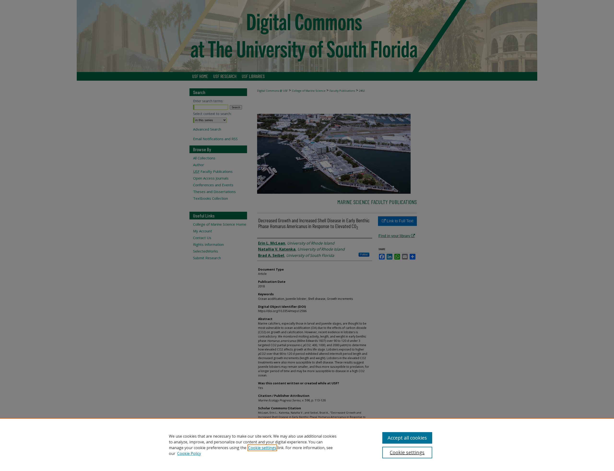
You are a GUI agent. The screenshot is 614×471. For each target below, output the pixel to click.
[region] (307, 444)
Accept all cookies (407, 438)
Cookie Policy (189, 453)
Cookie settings (262, 447)
